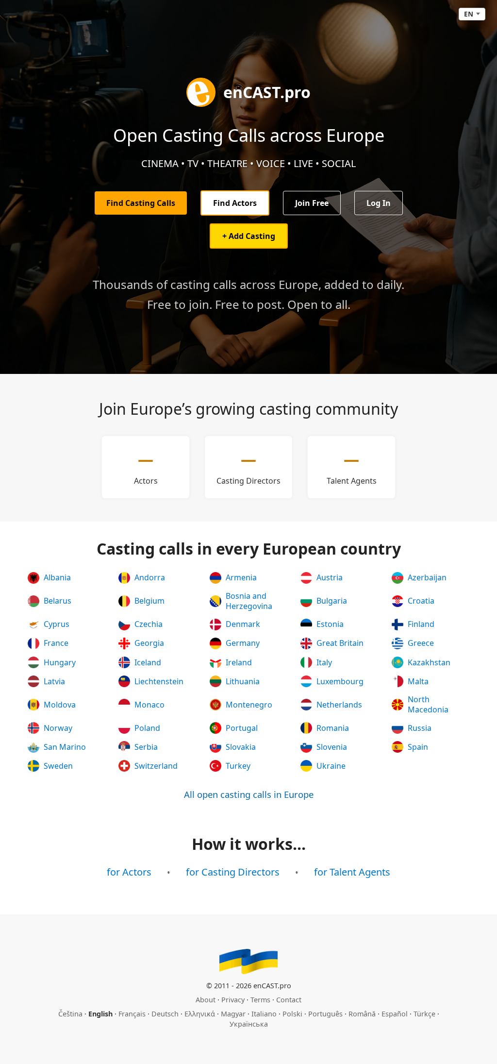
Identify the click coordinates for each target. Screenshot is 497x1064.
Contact (288, 999)
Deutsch (165, 1013)
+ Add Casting (248, 236)
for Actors (129, 871)
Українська (249, 1024)
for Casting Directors (233, 871)
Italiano (264, 1013)
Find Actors (235, 203)
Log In (378, 203)
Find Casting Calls (140, 203)
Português (325, 1013)
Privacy (233, 999)
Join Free (312, 203)
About (205, 999)
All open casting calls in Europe (249, 794)
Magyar (233, 1013)
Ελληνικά (199, 1013)
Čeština (70, 1013)
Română (362, 1013)
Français (132, 1013)
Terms (260, 999)
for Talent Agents (352, 871)
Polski (292, 1013)
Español (394, 1013)
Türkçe (424, 1013)
